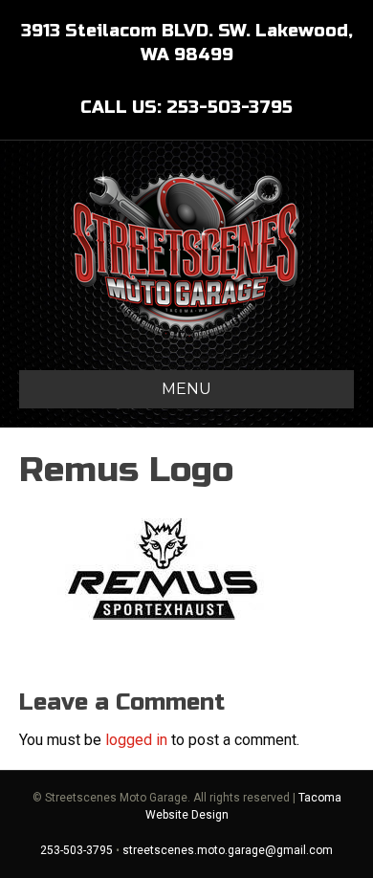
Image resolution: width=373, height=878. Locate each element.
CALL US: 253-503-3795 (186, 107)
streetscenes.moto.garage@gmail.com (227, 850)
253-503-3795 (76, 850)
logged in (136, 740)
